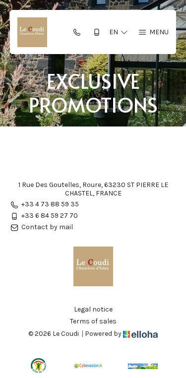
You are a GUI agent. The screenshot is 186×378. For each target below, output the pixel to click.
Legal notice (93, 310)
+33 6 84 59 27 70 (49, 216)
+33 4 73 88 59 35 (50, 204)
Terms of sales (93, 321)
